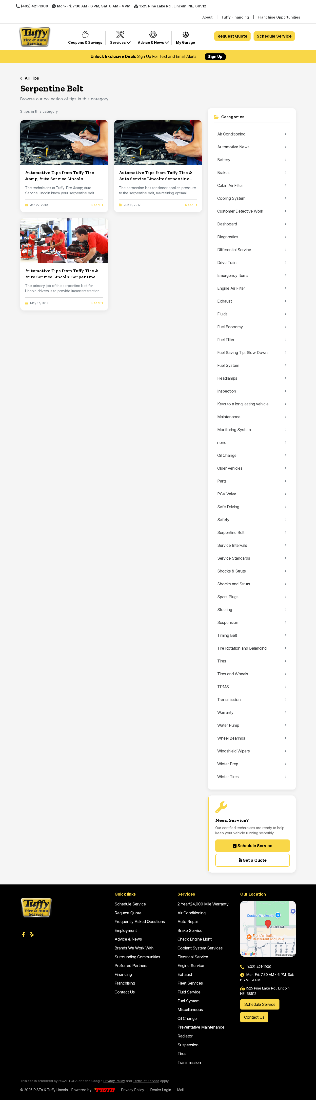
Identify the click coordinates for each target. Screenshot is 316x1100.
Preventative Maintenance (201, 1027)
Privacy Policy (114, 1081)
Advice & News (128, 939)
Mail (180, 1090)
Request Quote (232, 36)
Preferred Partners (131, 965)
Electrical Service (193, 956)
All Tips (31, 78)
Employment (126, 930)
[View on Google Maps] (268, 929)
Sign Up (215, 56)
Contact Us (125, 992)
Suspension (188, 1044)
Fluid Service (189, 992)
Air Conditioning (192, 912)
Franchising (125, 983)
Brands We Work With (134, 948)
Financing (123, 974)
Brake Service (190, 930)
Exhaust (185, 974)
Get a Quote (254, 860)
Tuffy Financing (235, 17)
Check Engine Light (195, 939)
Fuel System (188, 1000)
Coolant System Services (200, 948)
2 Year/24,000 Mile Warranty (203, 904)
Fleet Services (190, 983)
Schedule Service (274, 36)
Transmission (189, 1062)
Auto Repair (188, 921)
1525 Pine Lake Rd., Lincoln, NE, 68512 (172, 6)
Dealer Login (160, 1090)
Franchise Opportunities (279, 17)
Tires (182, 1053)
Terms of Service (146, 1081)
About (207, 17)
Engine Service (191, 965)
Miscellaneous (190, 1009)
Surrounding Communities (137, 956)
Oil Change (187, 1018)
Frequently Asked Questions (140, 921)
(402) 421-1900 (34, 6)
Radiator (185, 1036)
